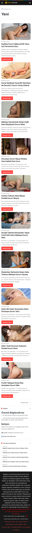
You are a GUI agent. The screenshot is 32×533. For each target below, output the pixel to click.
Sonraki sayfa (24, 402)
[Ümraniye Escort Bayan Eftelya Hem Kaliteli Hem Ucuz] (16, 146)
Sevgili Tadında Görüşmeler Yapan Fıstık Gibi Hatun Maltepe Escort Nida (15, 235)
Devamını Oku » (7, 59)
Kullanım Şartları (23, 521)
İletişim (13, 521)
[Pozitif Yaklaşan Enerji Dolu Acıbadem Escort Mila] (16, 370)
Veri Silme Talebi (6, 527)
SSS (17, 521)
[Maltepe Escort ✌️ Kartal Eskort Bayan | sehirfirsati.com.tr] (11, 2)
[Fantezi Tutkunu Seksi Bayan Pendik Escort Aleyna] (16, 183)
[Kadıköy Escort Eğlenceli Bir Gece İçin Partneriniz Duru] (16, 31)
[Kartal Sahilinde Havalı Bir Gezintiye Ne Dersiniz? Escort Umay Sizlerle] (16, 70)
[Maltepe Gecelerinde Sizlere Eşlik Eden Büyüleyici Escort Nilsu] (16, 109)
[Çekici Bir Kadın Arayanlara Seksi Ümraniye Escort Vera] (16, 296)
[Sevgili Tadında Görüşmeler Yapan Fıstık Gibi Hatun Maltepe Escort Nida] (16, 220)
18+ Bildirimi (16, 530)
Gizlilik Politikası (10, 524)
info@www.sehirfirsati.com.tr (15, 432)
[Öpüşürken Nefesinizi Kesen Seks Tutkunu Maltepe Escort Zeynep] (16, 259)
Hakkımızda (8, 521)
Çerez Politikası (19, 524)
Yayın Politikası (26, 527)
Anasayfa (5, 9)
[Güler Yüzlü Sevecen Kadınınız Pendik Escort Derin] (16, 333)
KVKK (25, 524)
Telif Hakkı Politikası (16, 527)
